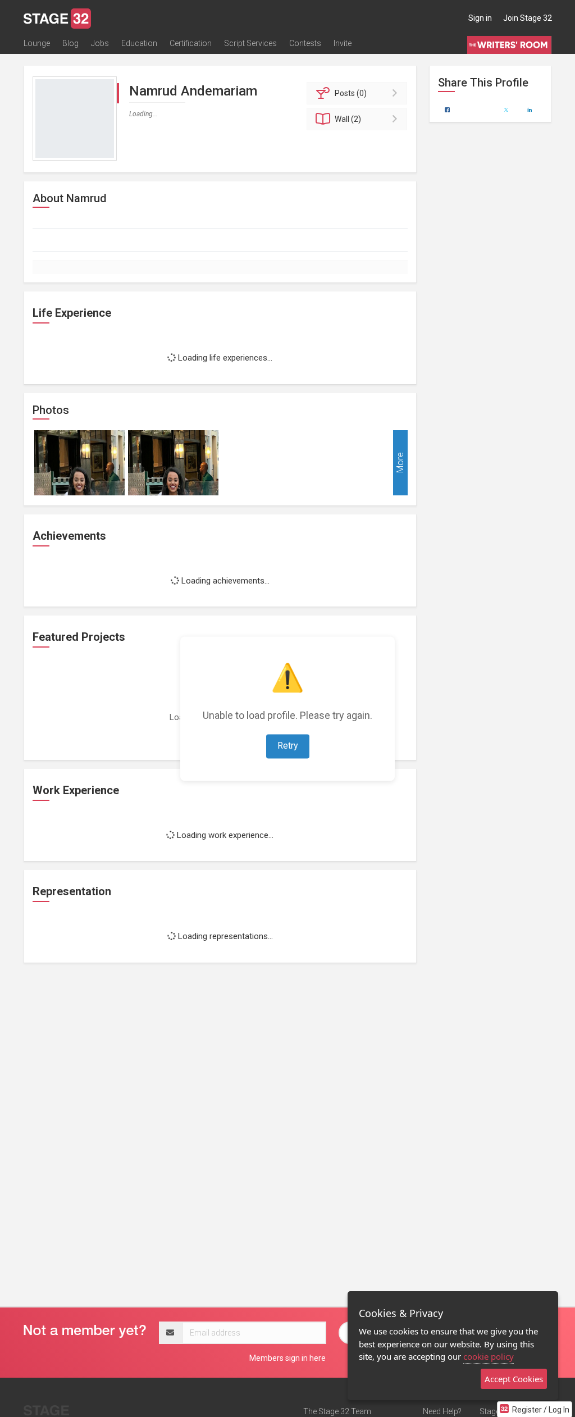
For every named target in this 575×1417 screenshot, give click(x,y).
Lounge (37, 43)
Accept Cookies (514, 1378)
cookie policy (488, 1356)
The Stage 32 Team (337, 1411)
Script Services (250, 43)
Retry (287, 745)
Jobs (100, 43)
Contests (305, 43)
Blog (70, 43)
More (400, 462)
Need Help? (442, 1411)
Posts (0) (351, 93)
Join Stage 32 (527, 17)
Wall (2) (348, 119)
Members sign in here (287, 1358)
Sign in (480, 17)
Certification (191, 43)
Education (139, 43)
